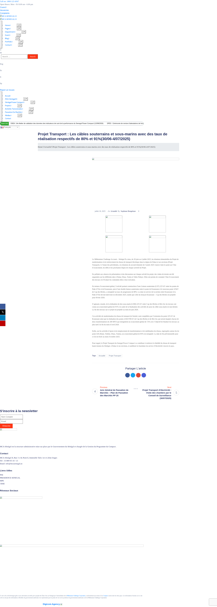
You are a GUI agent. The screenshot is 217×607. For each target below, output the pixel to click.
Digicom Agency (51, 604)
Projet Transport (115, 356)
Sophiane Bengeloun (128, 211)
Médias (8, 115)
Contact (8, 45)
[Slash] (135, 389)
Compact (105, 595)
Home (40, 147)
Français (7, 127)
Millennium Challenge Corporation (76, 595)
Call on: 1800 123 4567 (9, 1)
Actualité (47, 147)
